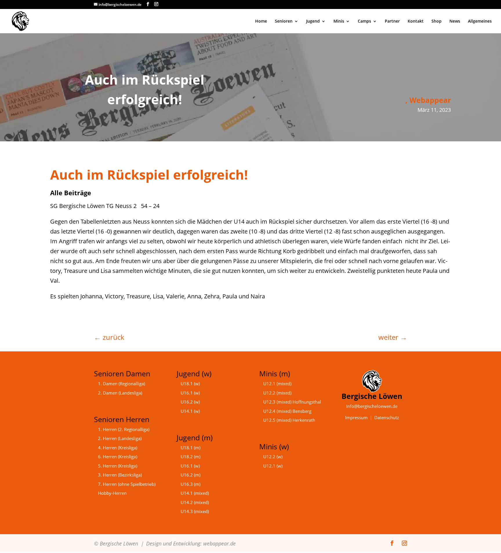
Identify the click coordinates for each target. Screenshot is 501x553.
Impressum (356, 417)
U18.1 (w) (190, 383)
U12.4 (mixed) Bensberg (287, 411)
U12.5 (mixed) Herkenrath (289, 420)
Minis (338, 21)
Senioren (284, 21)
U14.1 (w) (190, 411)
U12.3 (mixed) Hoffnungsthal (292, 402)
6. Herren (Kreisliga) (117, 456)
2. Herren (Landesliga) (119, 438)
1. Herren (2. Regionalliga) (123, 429)
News (454, 21)
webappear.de (219, 543)
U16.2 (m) (190, 475)
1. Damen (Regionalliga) (121, 383)
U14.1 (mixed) (195, 493)
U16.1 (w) (190, 393)
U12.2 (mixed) (277, 393)
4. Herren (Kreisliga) (117, 447)
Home (261, 21)
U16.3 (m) (190, 484)
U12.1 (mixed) (277, 383)
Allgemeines (480, 21)
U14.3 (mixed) (195, 511)
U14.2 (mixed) (195, 502)
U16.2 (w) (190, 402)
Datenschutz (386, 417)
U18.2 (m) (190, 456)
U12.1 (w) (272, 466)
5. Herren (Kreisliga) (117, 466)
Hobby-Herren (112, 493)
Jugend (313, 21)
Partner (392, 21)
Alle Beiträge (70, 192)
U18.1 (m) (190, 447)
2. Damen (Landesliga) (120, 393)
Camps (364, 21)
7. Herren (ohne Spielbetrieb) (126, 484)
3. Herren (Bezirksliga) (120, 475)
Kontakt (416, 21)
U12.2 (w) (272, 456)
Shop (436, 21)
